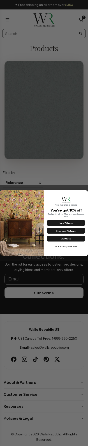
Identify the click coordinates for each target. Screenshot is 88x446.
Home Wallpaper (66, 223)
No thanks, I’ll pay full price (66, 247)
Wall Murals (66, 239)
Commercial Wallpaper (66, 231)
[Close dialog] (85, 193)
